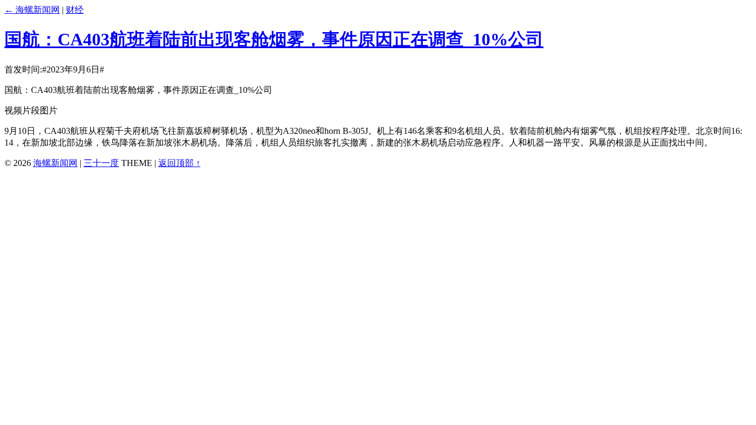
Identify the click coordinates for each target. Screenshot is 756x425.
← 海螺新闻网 (32, 9)
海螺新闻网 (55, 163)
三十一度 (101, 163)
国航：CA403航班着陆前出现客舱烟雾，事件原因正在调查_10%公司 (273, 39)
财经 (75, 9)
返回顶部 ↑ (179, 163)
